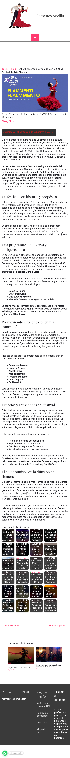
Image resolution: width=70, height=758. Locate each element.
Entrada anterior (11, 625)
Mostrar (50, 132)
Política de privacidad (42, 714)
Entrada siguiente (58, 625)
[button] (5, 753)
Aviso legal (42, 722)
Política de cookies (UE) (43, 705)
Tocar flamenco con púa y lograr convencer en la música (48, 666)
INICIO (5, 69)
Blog (13, 69)
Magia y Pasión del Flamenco (19, 667)
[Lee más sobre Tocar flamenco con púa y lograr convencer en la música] (49, 654)
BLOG (26, 692)
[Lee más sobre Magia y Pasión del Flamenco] (21, 655)
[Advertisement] (35, 54)
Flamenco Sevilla (49, 15)
